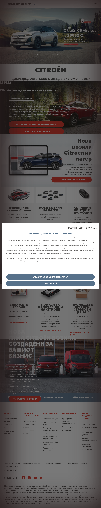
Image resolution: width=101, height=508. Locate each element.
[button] (82, 228)
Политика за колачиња (84, 258)
